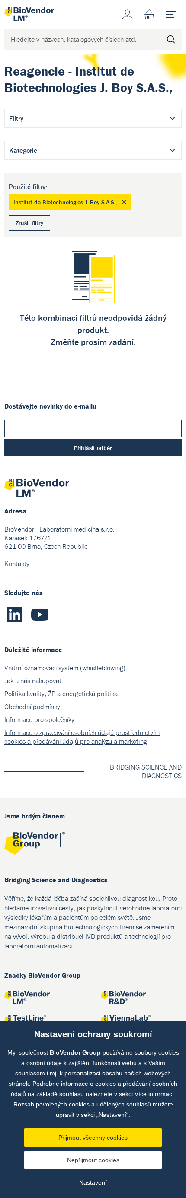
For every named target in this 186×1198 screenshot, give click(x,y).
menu (171, 14)
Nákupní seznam (149, 14)
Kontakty (16, 563)
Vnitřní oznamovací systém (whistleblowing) (64, 667)
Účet (127, 14)
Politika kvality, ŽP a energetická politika (61, 693)
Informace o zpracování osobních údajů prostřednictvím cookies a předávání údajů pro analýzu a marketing (82, 736)
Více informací (154, 1093)
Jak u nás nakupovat (32, 680)
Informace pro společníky (39, 719)
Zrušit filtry (29, 223)
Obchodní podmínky (32, 706)
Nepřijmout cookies (93, 1160)
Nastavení (93, 1182)
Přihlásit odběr (93, 448)
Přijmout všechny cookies (93, 1137)
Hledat (171, 39)
